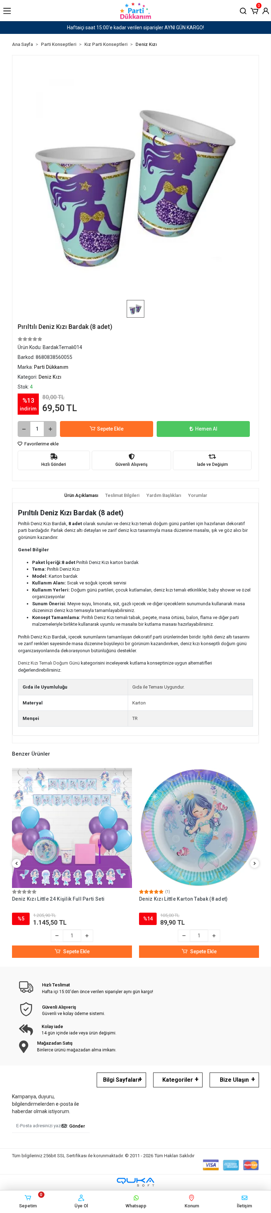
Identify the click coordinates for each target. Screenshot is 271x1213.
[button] (254, 10)
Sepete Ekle (110, 429)
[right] (255, 863)
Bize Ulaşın (234, 1079)
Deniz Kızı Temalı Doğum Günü (49, 663)
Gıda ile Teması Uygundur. (158, 687)
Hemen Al (206, 429)
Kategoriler (177, 1079)
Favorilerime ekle (41, 443)
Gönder (77, 1126)
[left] (17, 863)
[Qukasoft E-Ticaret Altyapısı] (135, 1182)
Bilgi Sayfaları (121, 1079)
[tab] (81, 495)
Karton (139, 702)
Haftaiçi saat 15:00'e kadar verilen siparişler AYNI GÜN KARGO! (135, 27)
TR (135, 718)
